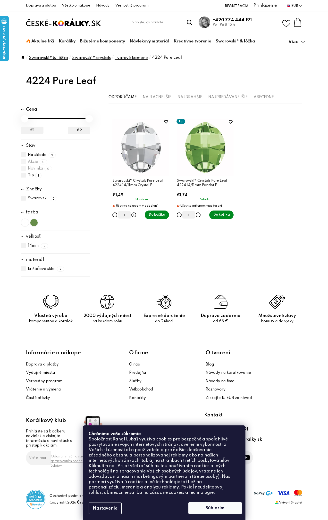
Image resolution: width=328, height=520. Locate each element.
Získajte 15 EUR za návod (229, 398)
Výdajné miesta (40, 373)
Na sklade (40, 155)
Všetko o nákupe (76, 5)
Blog (210, 364)
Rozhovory (216, 389)
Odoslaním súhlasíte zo (69, 461)
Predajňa (137, 373)
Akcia (36, 162)
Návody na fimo (220, 381)
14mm (37, 246)
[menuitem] (40, 41)
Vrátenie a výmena (43, 389)
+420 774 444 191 (232, 20)
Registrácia (237, 6)
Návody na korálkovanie (228, 373)
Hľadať (189, 22)
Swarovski (41, 198)
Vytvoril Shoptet (290, 502)
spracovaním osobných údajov (69, 463)
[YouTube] (246, 457)
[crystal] (25, 223)
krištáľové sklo (45, 269)
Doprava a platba (41, 5)
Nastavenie (105, 508)
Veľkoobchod (141, 389)
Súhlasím (215, 508)
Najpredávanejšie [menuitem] (228, 97)
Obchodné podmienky (69, 495)
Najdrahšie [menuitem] (189, 97)
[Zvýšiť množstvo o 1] (133, 214)
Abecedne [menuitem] (264, 97)
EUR (295, 6)
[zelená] (34, 223)
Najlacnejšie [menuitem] (157, 97)
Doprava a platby (42, 364)
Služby (135, 381)
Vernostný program (132, 5)
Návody (102, 5)
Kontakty (137, 398)
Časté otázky (38, 398)
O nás (134, 364)
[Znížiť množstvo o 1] (114, 214)
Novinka (39, 169)
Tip (33, 175)
